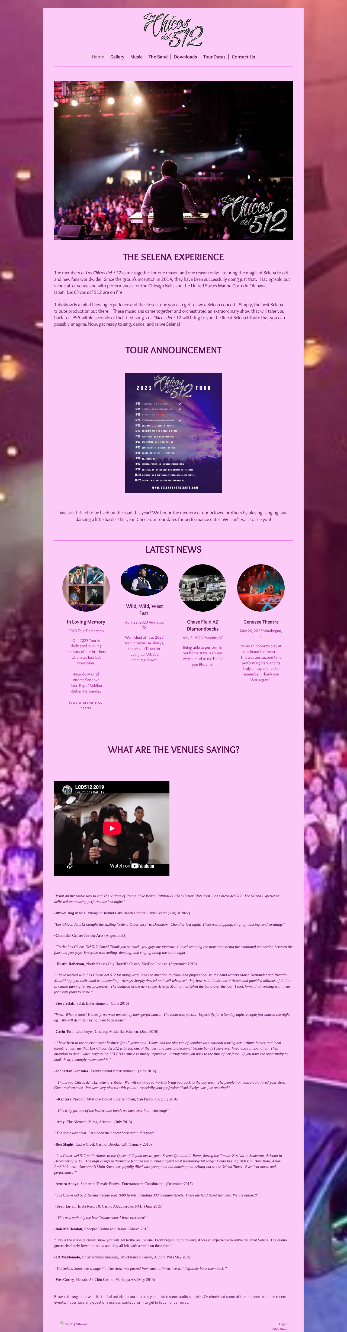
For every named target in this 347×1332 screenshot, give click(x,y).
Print (69, 1324)
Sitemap (82, 1324)
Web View (279, 1329)
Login (283, 1324)
